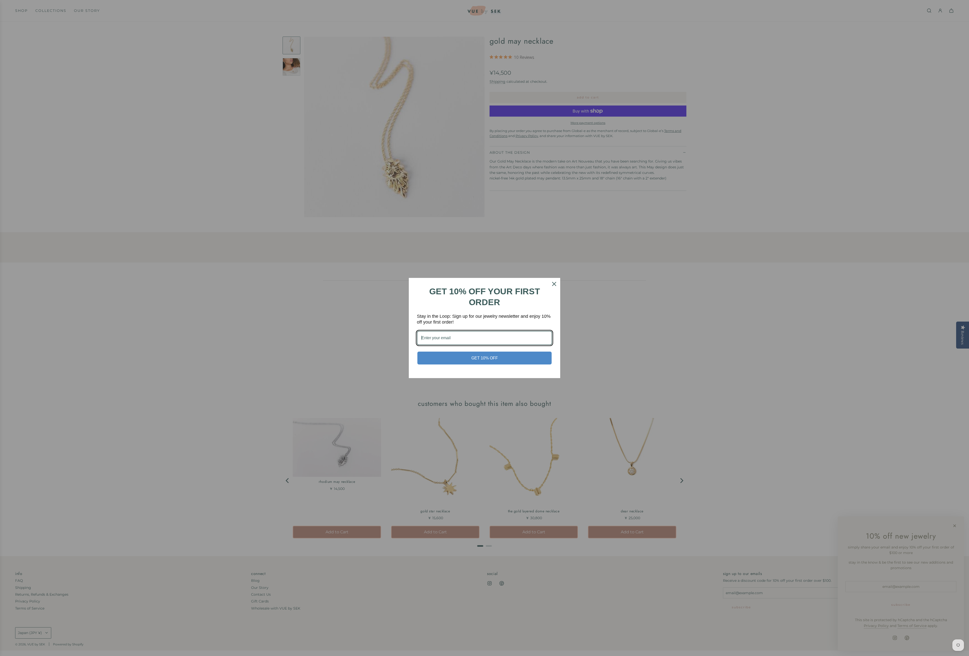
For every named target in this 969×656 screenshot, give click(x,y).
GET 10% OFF (484, 358)
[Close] (554, 284)
